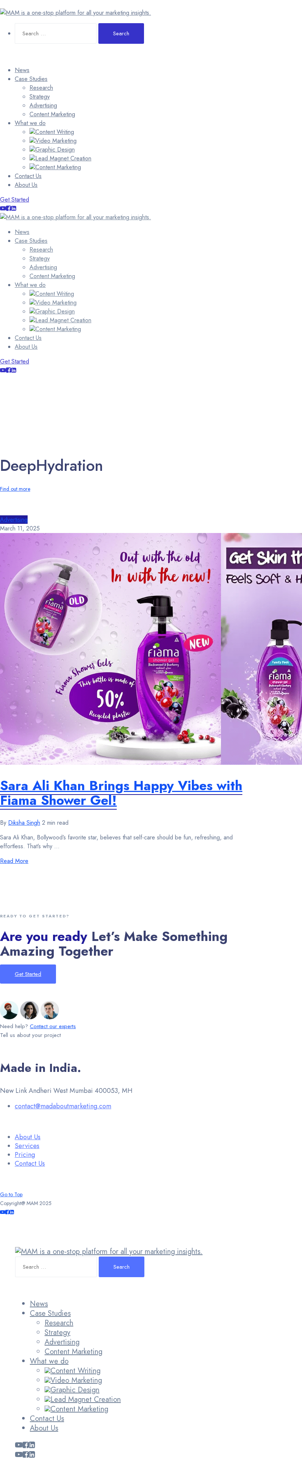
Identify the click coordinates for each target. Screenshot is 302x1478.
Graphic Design (55, 149)
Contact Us (28, 176)
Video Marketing (56, 140)
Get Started (14, 199)
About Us (26, 185)
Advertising (43, 105)
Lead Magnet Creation (63, 158)
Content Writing (54, 132)
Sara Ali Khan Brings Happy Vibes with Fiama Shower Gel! (121, 793)
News (22, 70)
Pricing (25, 1154)
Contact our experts (53, 1026)
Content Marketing (52, 114)
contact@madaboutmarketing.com (63, 1106)
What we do (30, 123)
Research (41, 88)
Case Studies (31, 79)
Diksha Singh (24, 822)
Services (27, 1146)
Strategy (39, 96)
